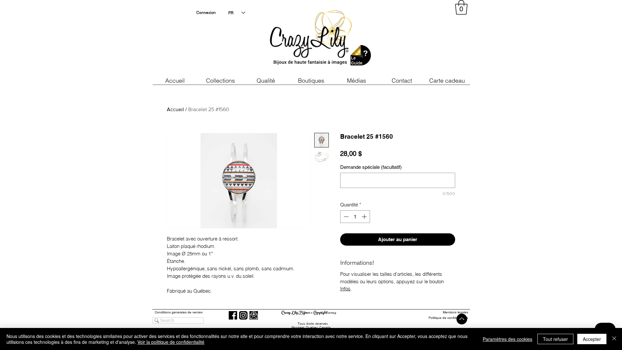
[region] (409, 39)
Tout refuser (555, 339)
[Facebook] (233, 315)
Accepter (592, 339)
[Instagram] (243, 315)
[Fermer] (614, 339)
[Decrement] (345, 217)
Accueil (175, 109)
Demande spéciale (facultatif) (371, 167)
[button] (265, 80)
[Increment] (365, 217)
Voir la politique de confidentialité (170, 342)
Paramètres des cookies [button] (507, 339)
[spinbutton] (355, 217)
